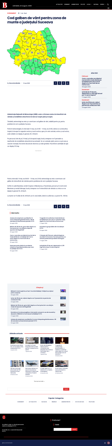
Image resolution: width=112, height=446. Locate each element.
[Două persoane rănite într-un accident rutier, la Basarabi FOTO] (17, 340)
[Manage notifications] (108, 442)
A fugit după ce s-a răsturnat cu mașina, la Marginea (46, 370)
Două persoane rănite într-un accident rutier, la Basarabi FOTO (16, 346)
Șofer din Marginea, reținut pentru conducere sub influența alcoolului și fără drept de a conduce (46, 348)
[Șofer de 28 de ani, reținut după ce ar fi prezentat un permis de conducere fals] (63, 298)
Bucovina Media (14, 83)
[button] (108, 4)
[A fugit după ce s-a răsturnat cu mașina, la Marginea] (47, 363)
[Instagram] (105, 443)
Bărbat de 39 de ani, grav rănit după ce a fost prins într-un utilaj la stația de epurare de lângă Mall (23, 228)
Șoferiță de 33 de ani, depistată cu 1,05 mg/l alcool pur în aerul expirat (52, 246)
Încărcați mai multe (38, 381)
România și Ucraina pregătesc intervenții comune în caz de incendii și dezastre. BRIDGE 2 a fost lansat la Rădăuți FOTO (33, 313)
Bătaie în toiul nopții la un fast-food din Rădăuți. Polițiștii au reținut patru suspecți (32, 292)
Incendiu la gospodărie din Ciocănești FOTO (52, 227)
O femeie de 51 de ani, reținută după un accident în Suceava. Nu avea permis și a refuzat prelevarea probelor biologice (53, 236)
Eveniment (11, 13)
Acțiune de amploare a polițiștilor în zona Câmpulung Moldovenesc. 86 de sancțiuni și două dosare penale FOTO (22, 219)
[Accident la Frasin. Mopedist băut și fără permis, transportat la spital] (32, 340)
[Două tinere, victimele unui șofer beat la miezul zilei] (61, 363)
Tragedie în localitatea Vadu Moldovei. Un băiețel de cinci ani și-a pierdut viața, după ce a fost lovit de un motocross (52, 219)
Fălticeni (85, 76)
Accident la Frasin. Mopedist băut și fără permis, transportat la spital (31, 347)
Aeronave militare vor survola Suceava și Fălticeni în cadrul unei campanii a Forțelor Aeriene (31, 371)
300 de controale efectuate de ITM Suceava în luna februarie (15, 371)
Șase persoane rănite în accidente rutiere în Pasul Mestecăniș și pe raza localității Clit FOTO (22, 247)
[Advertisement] (38, 101)
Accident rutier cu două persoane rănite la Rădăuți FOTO (13, 425)
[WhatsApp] (67, 83)
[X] (59, 83)
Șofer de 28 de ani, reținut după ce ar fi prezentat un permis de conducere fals (31, 299)
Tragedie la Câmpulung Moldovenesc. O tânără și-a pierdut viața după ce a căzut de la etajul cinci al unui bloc (61, 349)
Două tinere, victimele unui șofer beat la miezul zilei (61, 370)
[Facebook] (55, 83)
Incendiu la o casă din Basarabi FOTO (12, 430)
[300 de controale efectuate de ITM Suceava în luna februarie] (17, 363)
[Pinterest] (63, 83)
